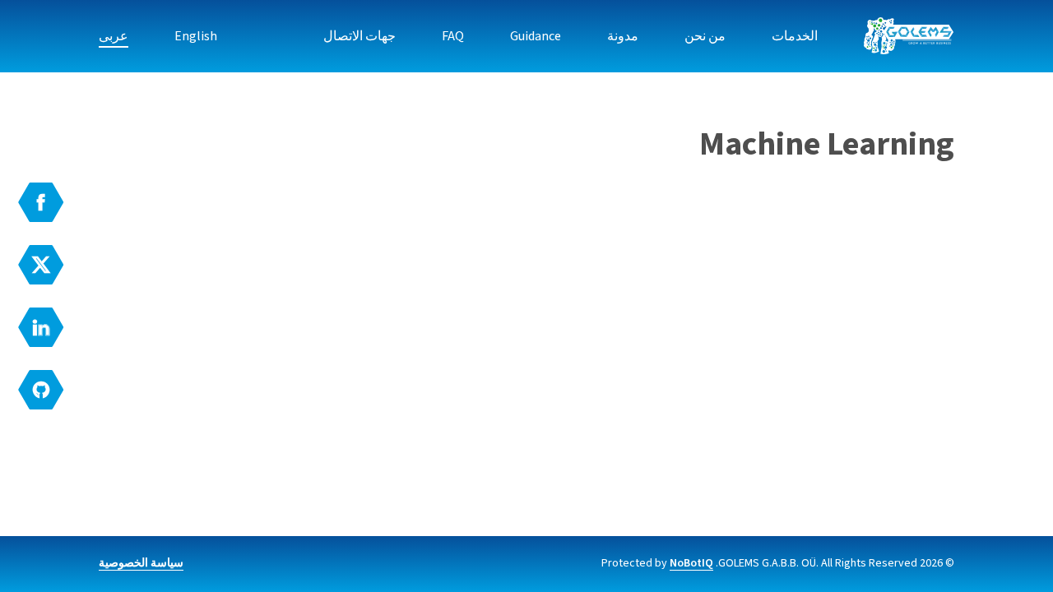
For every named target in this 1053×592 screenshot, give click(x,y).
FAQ (453, 36)
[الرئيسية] (909, 36)
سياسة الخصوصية (141, 563)
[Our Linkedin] (41, 327)
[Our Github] (41, 389)
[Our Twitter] (41, 264)
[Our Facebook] (41, 202)
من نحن (705, 36)
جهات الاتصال (359, 36)
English (195, 36)
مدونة (622, 36)
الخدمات (795, 36)
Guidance (535, 36)
